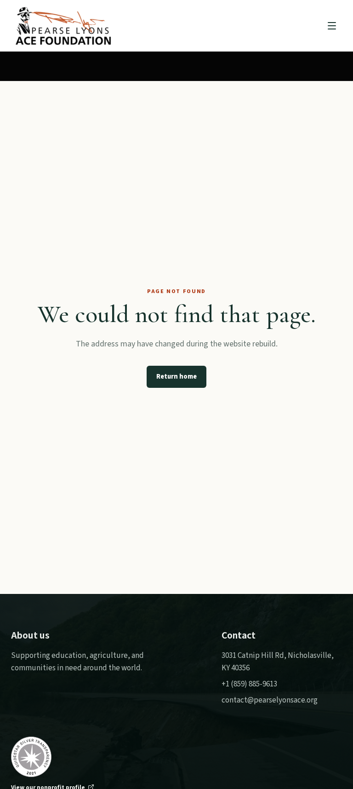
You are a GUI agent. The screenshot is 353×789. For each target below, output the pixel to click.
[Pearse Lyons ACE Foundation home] (68, 25)
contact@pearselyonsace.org (270, 700)
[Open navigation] (332, 26)
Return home (176, 376)
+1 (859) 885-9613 (249, 684)
